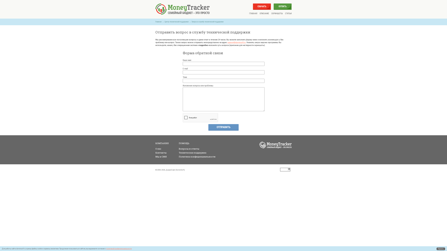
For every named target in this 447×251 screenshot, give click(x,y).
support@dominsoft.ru (236, 42)
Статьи (288, 13)
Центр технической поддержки (177, 22)
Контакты (161, 152)
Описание (264, 13)
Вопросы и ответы (189, 148)
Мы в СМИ (161, 156)
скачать (261, 6)
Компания (162, 143)
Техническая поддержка (192, 152)
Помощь (184, 143)
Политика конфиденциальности (197, 156)
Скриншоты (277, 13)
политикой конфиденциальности (119, 249)
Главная (253, 13)
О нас (158, 148)
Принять (441, 249)
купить (283, 6)
